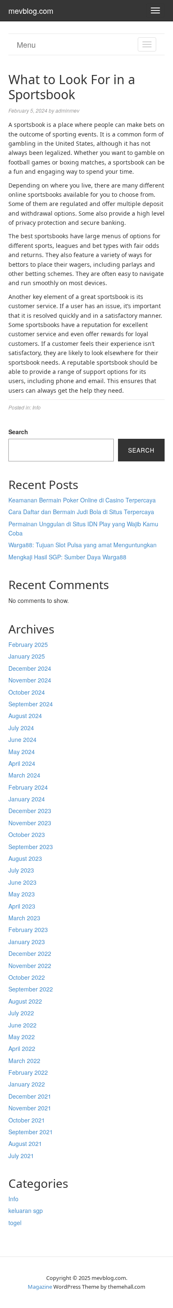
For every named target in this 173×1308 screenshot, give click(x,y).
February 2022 (28, 1072)
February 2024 (28, 787)
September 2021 (30, 1132)
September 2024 (30, 704)
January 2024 (26, 799)
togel (14, 1222)
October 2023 (26, 834)
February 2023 (28, 929)
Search (18, 431)
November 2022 (29, 965)
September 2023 (30, 846)
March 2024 (24, 775)
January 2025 (26, 656)
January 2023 (26, 941)
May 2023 (21, 894)
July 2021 (21, 1155)
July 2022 (21, 1013)
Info (36, 407)
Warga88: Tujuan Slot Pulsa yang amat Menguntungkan (82, 545)
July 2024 (21, 728)
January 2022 (26, 1084)
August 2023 (25, 858)
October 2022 (26, 977)
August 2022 (25, 1001)
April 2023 (21, 906)
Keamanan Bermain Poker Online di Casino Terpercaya (82, 500)
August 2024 (25, 715)
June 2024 (22, 739)
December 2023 (29, 810)
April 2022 (21, 1048)
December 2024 (29, 668)
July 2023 (21, 870)
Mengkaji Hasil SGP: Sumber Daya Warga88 (67, 557)
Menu (26, 44)
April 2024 (21, 763)
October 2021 (26, 1120)
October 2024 (26, 692)
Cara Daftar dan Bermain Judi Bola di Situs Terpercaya (81, 511)
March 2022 (24, 1060)
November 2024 (29, 680)
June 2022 (22, 1025)
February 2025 (28, 644)
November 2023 (29, 823)
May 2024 (21, 751)
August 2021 (25, 1143)
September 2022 (30, 989)
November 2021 (29, 1108)
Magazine (40, 1286)
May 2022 (21, 1036)
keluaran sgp (25, 1210)
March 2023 (24, 918)
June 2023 (22, 882)
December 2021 (29, 1096)
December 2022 (29, 953)
